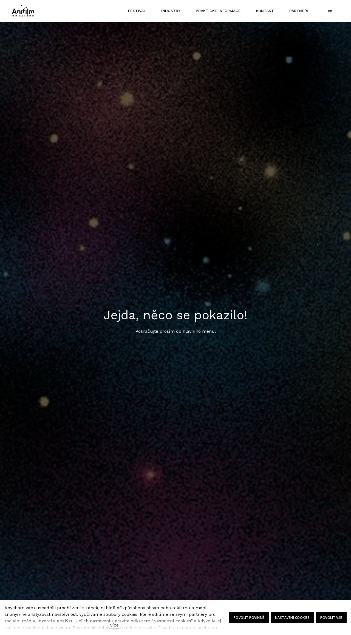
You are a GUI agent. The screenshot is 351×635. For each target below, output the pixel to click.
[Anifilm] (23, 11)
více (114, 625)
